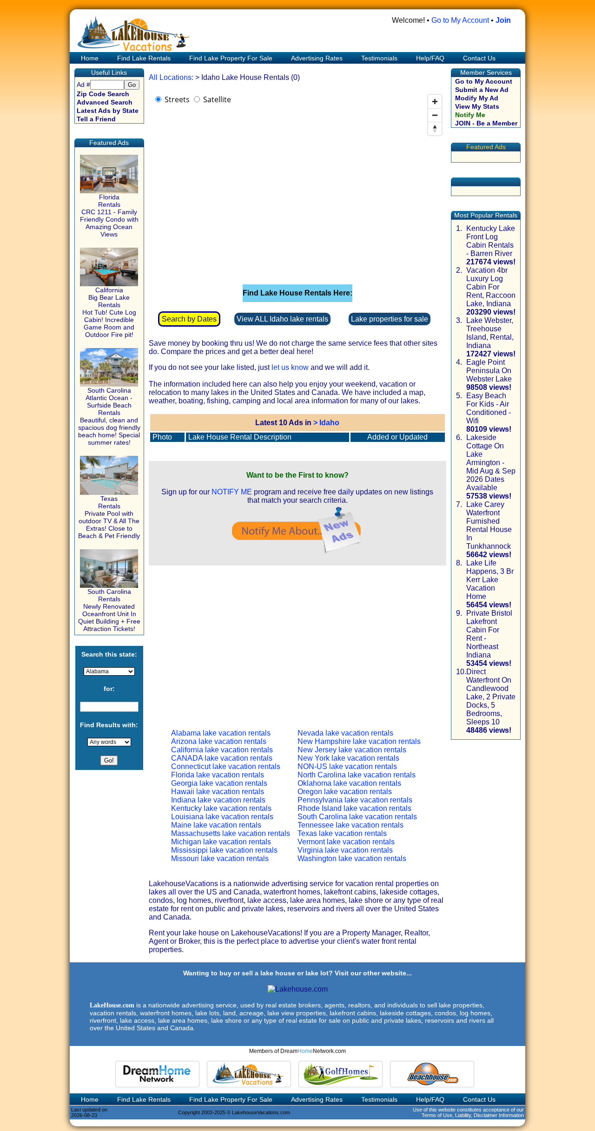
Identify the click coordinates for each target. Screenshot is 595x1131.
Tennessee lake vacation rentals (350, 825)
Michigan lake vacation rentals (221, 842)
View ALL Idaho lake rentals (282, 319)
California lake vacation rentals (222, 750)
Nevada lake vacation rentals (345, 733)
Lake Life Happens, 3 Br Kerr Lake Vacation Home (490, 579)
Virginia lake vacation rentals (345, 850)
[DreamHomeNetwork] (157, 1074)
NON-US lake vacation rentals (347, 766)
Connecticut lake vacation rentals (225, 766)
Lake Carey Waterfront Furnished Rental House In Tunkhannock (489, 525)
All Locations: (171, 77)
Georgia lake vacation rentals (219, 783)
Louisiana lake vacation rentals (222, 817)
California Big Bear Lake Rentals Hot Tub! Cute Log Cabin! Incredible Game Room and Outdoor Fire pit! (109, 312)
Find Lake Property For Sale (230, 58)
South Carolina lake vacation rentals (357, 817)
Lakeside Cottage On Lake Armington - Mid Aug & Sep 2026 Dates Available (491, 463)
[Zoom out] (435, 115)
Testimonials (379, 58)
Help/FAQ (430, 58)
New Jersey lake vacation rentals (352, 750)
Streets (177, 99)
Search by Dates (189, 319)
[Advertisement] (297, 640)
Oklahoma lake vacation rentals (349, 783)
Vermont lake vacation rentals (346, 842)
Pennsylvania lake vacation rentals (355, 800)
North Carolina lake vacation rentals (357, 775)
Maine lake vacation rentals (216, 825)
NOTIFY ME (232, 492)
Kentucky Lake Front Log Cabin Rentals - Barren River (490, 240)
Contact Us (479, 58)
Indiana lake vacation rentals (218, 800)
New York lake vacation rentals (348, 758)
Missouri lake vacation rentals (220, 858)
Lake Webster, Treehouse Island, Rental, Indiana (490, 332)
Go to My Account (460, 20)
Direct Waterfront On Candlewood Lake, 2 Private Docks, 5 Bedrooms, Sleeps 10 (491, 697)
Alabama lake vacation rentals (221, 733)
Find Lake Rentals (144, 58)
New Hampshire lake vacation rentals (359, 741)
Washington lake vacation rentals (352, 858)
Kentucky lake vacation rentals (221, 808)
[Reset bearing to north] (435, 128)
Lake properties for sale (389, 319)
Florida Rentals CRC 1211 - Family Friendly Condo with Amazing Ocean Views (109, 215)
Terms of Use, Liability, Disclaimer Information (473, 1115)
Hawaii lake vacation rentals (217, 792)
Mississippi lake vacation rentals (224, 850)
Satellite (217, 99)
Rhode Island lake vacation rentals (354, 808)
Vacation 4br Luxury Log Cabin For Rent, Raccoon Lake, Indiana (491, 287)
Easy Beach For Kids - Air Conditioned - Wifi (488, 408)
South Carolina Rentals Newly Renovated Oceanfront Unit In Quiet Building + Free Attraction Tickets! (109, 610)
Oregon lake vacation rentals (345, 792)
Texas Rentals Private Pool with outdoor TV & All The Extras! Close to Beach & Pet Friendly (109, 517)
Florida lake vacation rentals (217, 775)
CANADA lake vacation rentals (221, 758)
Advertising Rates (317, 58)
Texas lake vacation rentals (342, 833)
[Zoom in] (435, 101)
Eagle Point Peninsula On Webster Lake (489, 370)
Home (89, 58)
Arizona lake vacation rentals (218, 741)
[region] (297, 183)
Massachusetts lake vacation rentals (230, 833)
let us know (290, 367)
